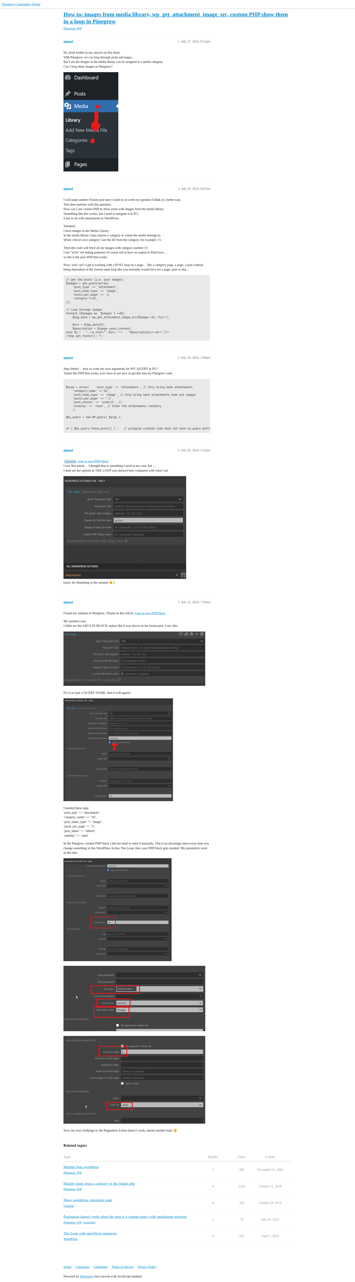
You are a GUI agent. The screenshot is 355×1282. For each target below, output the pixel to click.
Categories (82, 1267)
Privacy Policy (147, 1267)
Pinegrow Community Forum (21, 4)
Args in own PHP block (92, 461)
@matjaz (70, 461)
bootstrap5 (89, 1222)
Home (67, 1267)
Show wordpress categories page (87, 1200)
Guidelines (100, 1267)
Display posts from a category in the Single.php (99, 1183)
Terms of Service (123, 1267)
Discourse (86, 1276)
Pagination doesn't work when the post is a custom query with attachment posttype (125, 1217)
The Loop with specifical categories (90, 1233)
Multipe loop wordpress (81, 1167)
